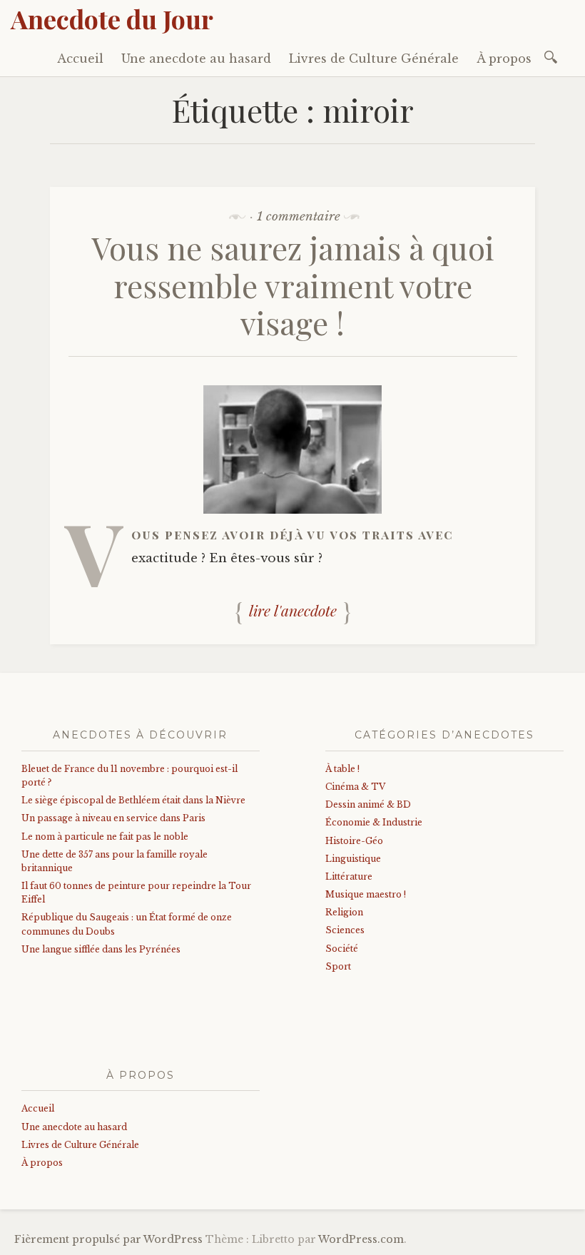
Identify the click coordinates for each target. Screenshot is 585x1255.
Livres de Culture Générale (374, 58)
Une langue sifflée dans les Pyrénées (100, 949)
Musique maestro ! (365, 894)
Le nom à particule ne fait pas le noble (104, 836)
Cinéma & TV (355, 786)
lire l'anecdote (293, 610)
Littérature (348, 876)
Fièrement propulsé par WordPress (108, 1239)
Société (341, 948)
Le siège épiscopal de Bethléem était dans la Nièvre (133, 800)
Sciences (345, 930)
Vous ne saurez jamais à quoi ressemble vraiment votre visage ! (292, 285)
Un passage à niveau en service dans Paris (113, 818)
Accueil (80, 58)
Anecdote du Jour (112, 18)
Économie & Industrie (373, 822)
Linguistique (353, 858)
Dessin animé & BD (368, 804)
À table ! (342, 768)
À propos (504, 58)
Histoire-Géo (354, 840)
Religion (344, 912)
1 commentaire (298, 216)
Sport (338, 966)
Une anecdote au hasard (196, 58)
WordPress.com (361, 1239)
